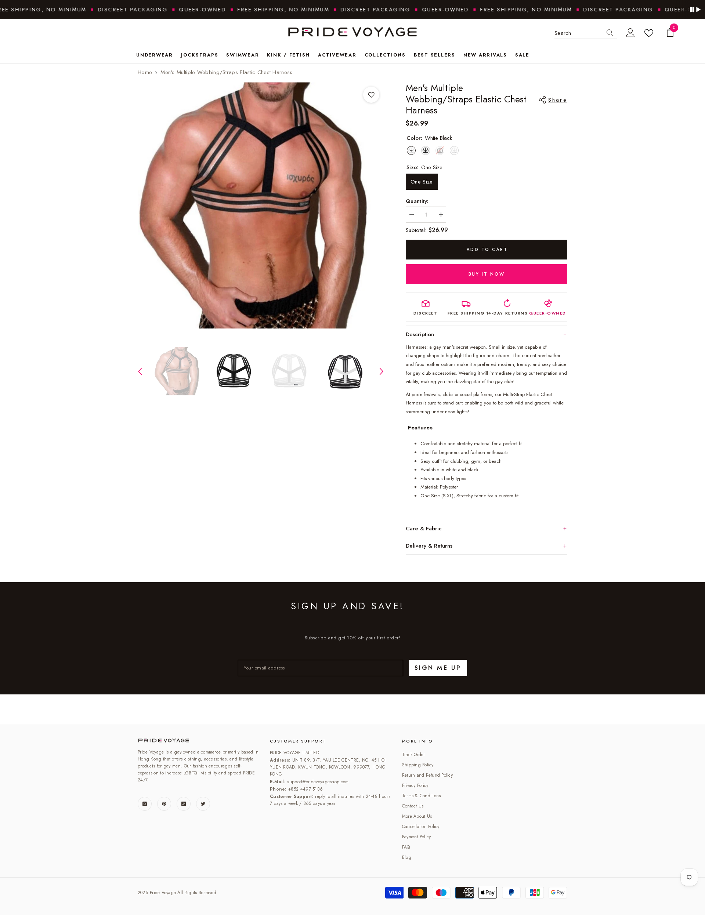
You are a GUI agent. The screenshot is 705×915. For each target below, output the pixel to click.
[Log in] (630, 33)
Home (145, 72)
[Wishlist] (650, 33)
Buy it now (487, 274)
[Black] (425, 150)
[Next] (381, 371)
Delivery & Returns (429, 546)
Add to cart (486, 249)
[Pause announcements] (695, 9)
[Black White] (439, 150)
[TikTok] (184, 804)
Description (420, 334)
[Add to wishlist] (371, 95)
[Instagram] (145, 804)
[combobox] (578, 33)
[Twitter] (203, 804)
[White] (454, 150)
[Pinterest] (164, 804)
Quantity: (417, 201)
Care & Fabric (424, 528)
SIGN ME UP (438, 668)
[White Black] (411, 150)
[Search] (610, 33)
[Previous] (139, 371)
